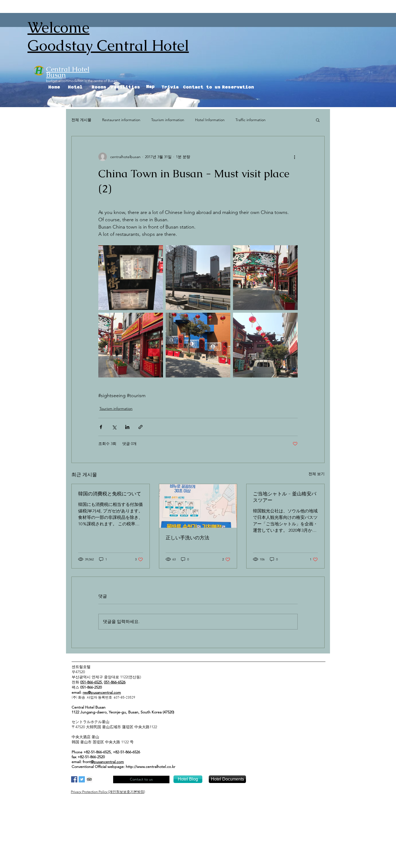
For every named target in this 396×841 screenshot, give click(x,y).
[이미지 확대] (130, 277)
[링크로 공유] (140, 427)
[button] (317, 120)
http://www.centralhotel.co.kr (150, 766)
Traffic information (250, 119)
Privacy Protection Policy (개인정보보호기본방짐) (108, 792)
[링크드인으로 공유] (127, 427)
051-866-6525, (91, 682)
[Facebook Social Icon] (74, 779)
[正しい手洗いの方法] (198, 506)
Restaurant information (121, 119)
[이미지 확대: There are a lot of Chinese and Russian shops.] (130, 345)
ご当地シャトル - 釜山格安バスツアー (284, 497)
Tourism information (167, 119)
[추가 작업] (294, 157)
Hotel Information (210, 119)
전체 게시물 (81, 119)
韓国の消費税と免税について (109, 494)
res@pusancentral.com (102, 692)
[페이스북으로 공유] (100, 427)
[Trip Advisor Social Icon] (89, 779)
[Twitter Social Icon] (82, 779)
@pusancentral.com (107, 761)
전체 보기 (316, 473)
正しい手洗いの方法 (187, 537)
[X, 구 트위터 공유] (114, 427)
